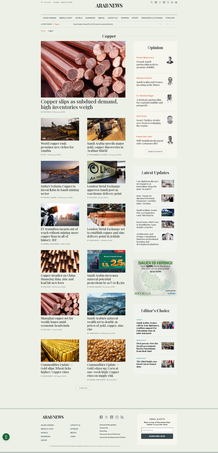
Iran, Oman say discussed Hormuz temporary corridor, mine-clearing (146, 199)
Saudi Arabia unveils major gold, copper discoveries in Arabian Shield (105, 147)
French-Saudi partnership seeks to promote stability (147, 64)
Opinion (125, 18)
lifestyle (75, 425)
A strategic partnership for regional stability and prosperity (150, 102)
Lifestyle (113, 18)
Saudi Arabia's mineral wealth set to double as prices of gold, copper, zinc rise (105, 323)
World (79, 18)
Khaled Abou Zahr (144, 136)
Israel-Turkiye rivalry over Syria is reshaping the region (149, 123)
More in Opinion (155, 152)
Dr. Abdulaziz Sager (145, 96)
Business (90, 18)
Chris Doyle (142, 116)
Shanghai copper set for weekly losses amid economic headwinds (57, 321)
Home (43, 31)
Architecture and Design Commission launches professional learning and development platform (148, 239)
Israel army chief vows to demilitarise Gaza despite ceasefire (148, 225)
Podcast (170, 18)
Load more (83, 388)
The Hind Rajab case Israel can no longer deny (147, 364)
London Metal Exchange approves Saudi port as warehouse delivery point (104, 189)
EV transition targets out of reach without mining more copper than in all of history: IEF (60, 234)
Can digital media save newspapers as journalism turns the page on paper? (147, 185)
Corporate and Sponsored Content (112, 437)
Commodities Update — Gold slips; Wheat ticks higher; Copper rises (57, 368)
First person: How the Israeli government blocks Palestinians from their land (147, 347)
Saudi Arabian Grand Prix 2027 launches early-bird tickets (93, 24)
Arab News (47, 2)
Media (101, 18)
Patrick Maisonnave (145, 57)
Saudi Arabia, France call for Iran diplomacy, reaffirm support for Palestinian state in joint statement (148, 328)
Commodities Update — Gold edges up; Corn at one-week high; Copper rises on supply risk (103, 370)
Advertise (103, 431)
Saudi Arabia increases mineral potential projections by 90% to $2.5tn (105, 279)
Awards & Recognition (108, 425)
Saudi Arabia (49, 18)
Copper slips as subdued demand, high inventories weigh (79, 104)
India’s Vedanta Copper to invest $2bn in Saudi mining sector (60, 189)
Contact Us (104, 428)
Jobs (72, 436)
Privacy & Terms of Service (110, 434)
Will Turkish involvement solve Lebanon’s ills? (150, 142)
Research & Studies (152, 18)
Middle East (65, 18)
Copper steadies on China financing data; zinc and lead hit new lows (58, 279)
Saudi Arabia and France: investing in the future (150, 83)
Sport (135, 18)
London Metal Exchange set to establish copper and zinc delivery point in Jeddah (106, 232)
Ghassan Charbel (144, 78)
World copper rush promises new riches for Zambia (57, 147)
